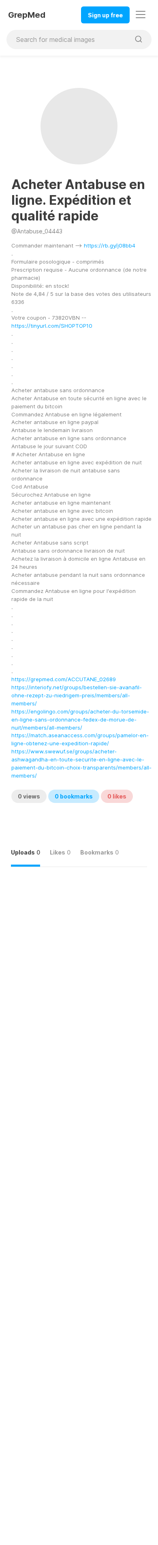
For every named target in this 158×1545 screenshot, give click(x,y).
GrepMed (26, 15)
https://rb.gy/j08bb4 (109, 245)
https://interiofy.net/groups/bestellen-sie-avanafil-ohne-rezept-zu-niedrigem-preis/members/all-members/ (76, 695)
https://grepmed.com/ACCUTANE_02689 (63, 679)
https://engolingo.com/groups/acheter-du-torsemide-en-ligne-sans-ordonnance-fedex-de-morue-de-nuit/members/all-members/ (80, 719)
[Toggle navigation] (141, 14)
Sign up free (105, 15)
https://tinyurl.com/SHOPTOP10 (51, 325)
